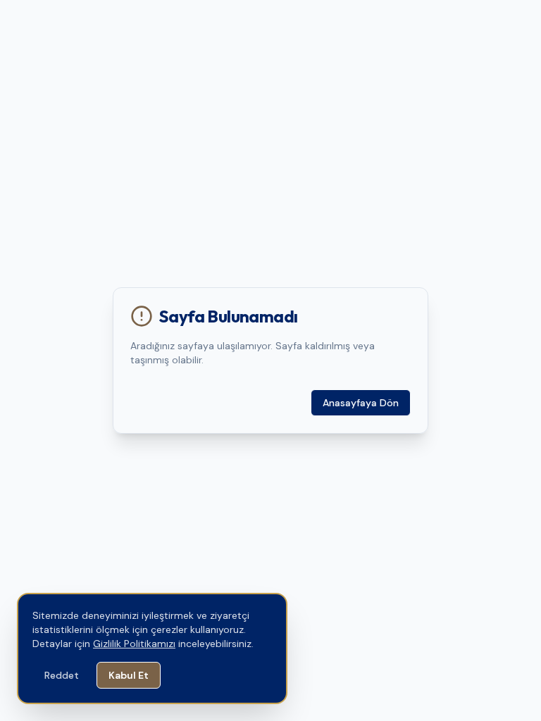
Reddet (61, 675)
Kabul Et (128, 675)
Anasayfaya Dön (361, 402)
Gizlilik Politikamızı (134, 643)
